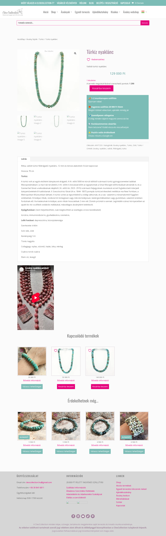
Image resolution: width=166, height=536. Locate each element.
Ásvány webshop (131, 12)
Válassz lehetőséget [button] (32, 386)
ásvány (96, 148)
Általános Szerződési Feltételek (80, 491)
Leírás (24, 159)
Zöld (134, 145)
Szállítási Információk (76, 487)
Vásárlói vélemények (67, 3)
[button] (75, 53)
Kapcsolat (125, 3)
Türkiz (41, 39)
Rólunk (82, 3)
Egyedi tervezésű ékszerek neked (131, 489)
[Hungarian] (144, 12)
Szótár (119, 502)
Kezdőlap (21, 39)
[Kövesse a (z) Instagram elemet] (78, 516)
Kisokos (114, 12)
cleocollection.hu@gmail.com (39, 482)
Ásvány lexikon (123, 495)
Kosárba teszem (101, 88)
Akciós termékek (123, 485)
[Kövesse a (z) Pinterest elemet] (93, 516)
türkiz (124, 148)
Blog (91, 3)
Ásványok (65, 12)
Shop (53, 12)
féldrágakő (117, 148)
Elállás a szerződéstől (76, 497)
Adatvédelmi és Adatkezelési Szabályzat (84, 494)
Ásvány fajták (31, 39)
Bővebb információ (32, 380)
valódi (109, 148)
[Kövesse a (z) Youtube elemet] (83, 516)
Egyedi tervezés (82, 12)
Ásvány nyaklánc (119, 145)
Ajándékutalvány (100, 12)
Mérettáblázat (122, 499)
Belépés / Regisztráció (107, 3)
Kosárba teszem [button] (66, 386)
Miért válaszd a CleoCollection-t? (37, 3)
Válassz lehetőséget (32, 451)
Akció (45, 12)
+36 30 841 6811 (36, 487)
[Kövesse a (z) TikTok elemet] (88, 516)
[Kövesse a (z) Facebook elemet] (73, 516)
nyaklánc (103, 148)
